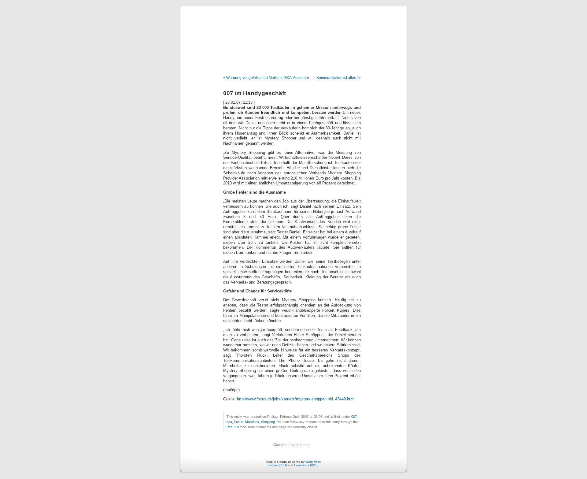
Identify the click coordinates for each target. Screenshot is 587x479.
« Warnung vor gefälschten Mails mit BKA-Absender (266, 78)
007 (354, 416)
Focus (238, 422)
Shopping (268, 422)
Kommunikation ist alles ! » (338, 78)
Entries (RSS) (277, 465)
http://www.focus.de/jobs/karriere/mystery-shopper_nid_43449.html (296, 399)
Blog (293, 34)
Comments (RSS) (306, 465)
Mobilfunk (252, 422)
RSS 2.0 (233, 427)
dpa (229, 422)
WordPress (313, 461)
